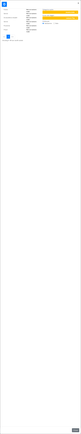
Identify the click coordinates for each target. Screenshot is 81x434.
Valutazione (48, 23)
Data (56, 23)
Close (75, 430)
